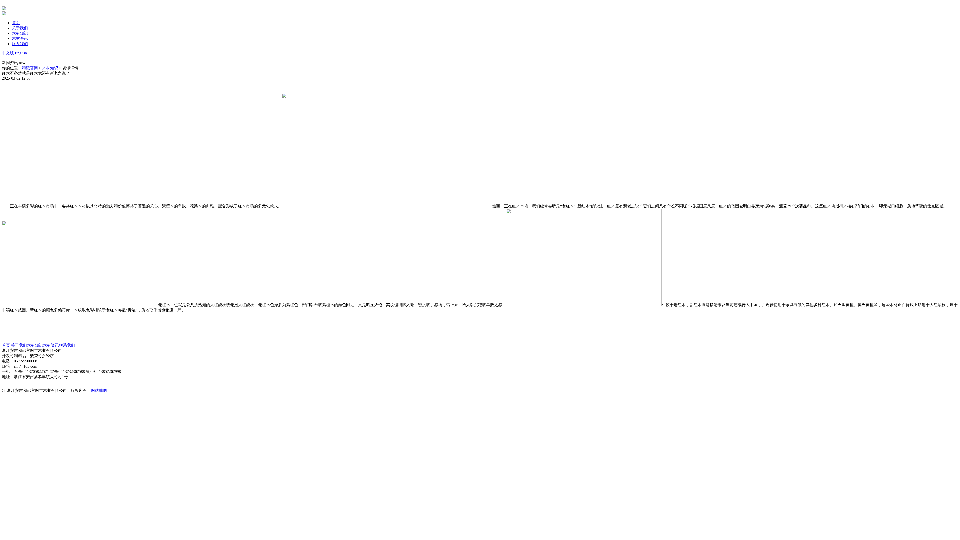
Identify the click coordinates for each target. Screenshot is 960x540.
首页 (6, 345)
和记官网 (30, 68)
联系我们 (67, 345)
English (21, 53)
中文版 (8, 53)
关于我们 (19, 345)
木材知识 (50, 68)
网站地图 (99, 390)
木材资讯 (51, 345)
